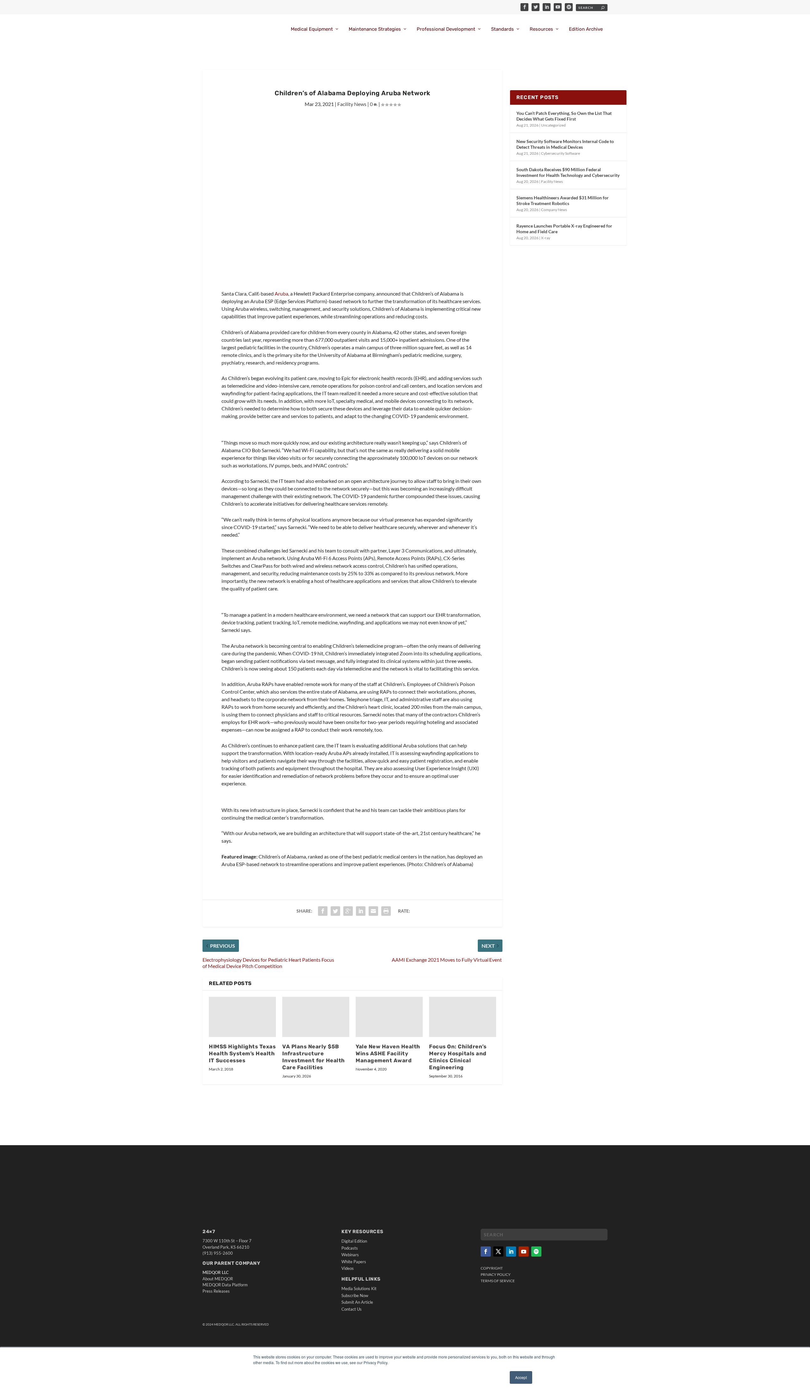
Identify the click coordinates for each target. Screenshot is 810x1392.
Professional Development (446, 29)
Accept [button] (521, 1377)
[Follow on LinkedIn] (511, 1251)
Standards (502, 29)
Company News (554, 209)
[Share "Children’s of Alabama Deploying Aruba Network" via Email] (373, 911)
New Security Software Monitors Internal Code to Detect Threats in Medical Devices (565, 144)
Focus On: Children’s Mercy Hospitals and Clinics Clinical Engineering (458, 1057)
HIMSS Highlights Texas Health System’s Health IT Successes (242, 1053)
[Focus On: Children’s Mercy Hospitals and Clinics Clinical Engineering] (462, 1017)
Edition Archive (586, 29)
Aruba (281, 293)
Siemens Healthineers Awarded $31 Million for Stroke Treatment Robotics (562, 200)
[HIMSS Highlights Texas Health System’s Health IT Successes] (242, 1017)
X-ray (545, 237)
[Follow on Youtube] (524, 1251)
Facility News (351, 104)
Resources (541, 29)
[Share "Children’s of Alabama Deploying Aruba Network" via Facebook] (322, 911)
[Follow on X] (498, 1251)
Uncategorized (553, 125)
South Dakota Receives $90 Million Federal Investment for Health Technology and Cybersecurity (568, 172)
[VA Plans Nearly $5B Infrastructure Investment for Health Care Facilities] (315, 1017)
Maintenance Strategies (375, 29)
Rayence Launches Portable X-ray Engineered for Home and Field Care (564, 228)
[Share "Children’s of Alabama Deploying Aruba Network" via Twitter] (335, 911)
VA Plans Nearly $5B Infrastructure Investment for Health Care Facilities (313, 1057)
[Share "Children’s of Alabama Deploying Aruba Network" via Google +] (348, 911)
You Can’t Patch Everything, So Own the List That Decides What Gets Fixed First (564, 116)
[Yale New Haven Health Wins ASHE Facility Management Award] (389, 1017)
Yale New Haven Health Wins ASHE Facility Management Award (388, 1053)
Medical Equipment (312, 29)
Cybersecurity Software (560, 153)
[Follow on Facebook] (486, 1251)
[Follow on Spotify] (536, 1251)
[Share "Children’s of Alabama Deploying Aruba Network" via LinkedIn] (360, 911)
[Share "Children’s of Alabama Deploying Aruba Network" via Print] (386, 911)
